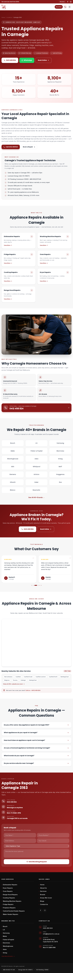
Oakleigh (23, 680)
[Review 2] (33, 585)
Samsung (60, 443)
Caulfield (18, 676)
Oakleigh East (33, 680)
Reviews (62, 1)
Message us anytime (15, 808)
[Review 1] (31, 585)
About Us (43, 888)
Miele (13, 451)
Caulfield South (28, 676)
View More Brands (7, 956)
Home (3, 17)
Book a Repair (28, 147)
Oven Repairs (8, 891)
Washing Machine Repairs (12, 901)
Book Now (59, 7)
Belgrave (7, 680)
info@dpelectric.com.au (51, 934)
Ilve (60, 482)
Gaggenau (60, 474)
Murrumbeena (8, 676)
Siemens (12, 474)
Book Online (42, 60)
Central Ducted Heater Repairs (14, 911)
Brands (42, 894)
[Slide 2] (34, 352)
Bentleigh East (65, 676)
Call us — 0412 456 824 (33, 690)
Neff (60, 466)
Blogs (42, 901)
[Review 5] (39, 585)
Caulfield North (53, 676)
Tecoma (15, 680)
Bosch (12, 443)
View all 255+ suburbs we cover (13, 684)
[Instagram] (70, 1)
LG (36, 443)
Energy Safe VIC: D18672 (25, 969)
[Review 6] (41, 585)
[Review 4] (37, 585)
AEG (12, 466)
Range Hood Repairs (10, 894)
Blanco (12, 490)
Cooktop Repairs (9, 898)
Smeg (60, 459)
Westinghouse (12, 459)
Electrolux (60, 451)
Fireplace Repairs (9, 908)
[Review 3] (34, 585)
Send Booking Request (38, 862)
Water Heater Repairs (10, 914)
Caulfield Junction (41, 676)
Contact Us (44, 904)
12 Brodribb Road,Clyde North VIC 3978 (50, 940)
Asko (36, 459)
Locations (9, 17)
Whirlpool (36, 466)
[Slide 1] (33, 352)
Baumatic (36, 490)
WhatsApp (28, 60)
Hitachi (12, 482)
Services (43, 891)
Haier (36, 482)
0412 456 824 (11, 60)
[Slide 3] (36, 352)
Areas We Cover (46, 898)
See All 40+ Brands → (36, 497)
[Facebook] (67, 1)
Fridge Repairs (8, 904)
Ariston (36, 474)
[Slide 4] (38, 352)
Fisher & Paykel (36, 451)
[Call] (65, 7)
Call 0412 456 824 (12, 147)
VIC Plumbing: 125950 (42, 969)
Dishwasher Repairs (10, 885)
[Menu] (69, 7)
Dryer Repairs (8, 888)
